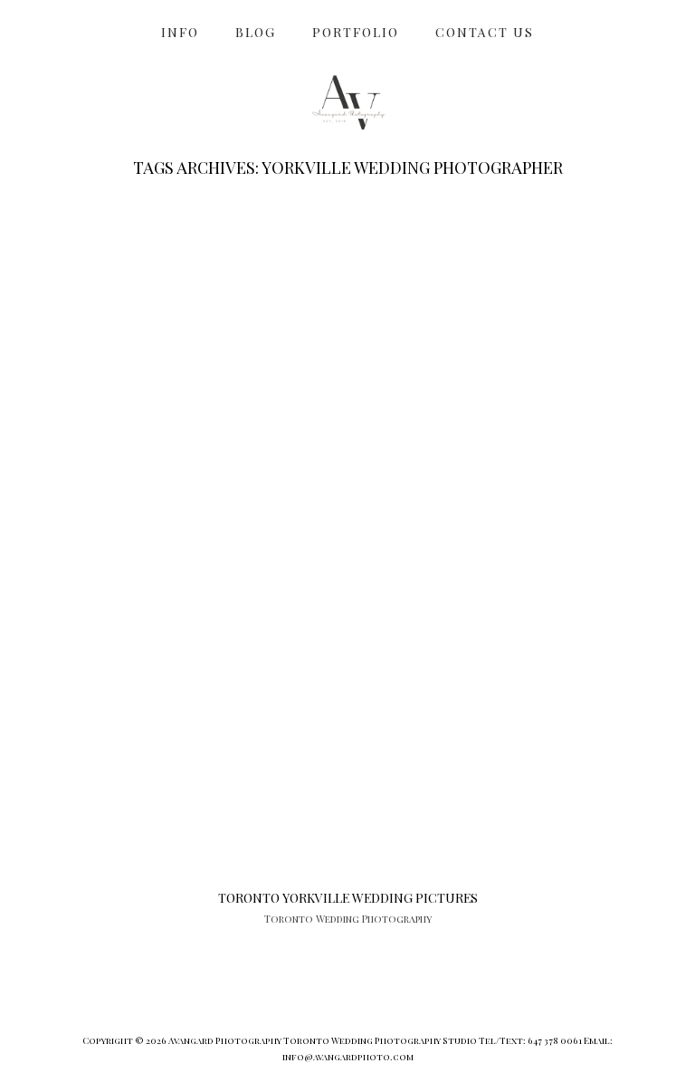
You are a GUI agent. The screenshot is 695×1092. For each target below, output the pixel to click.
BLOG (255, 32)
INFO (180, 32)
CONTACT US (484, 32)
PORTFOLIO (355, 32)
